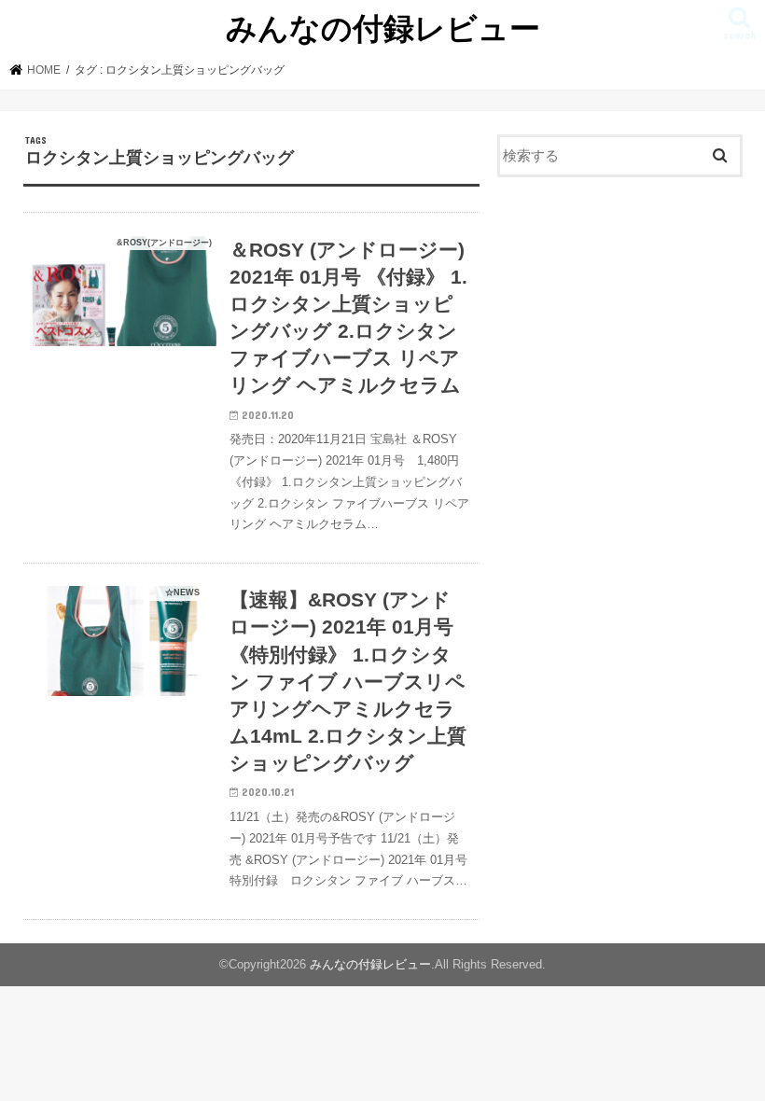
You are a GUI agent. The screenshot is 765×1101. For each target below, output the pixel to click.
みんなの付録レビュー (383, 27)
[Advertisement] (619, 329)
